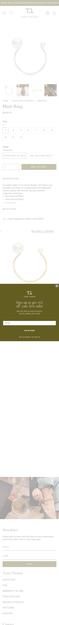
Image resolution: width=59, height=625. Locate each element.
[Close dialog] (57, 286)
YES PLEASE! (29, 331)
